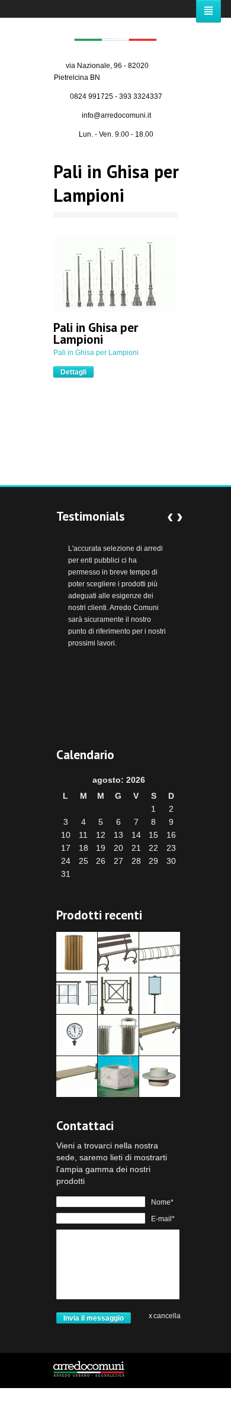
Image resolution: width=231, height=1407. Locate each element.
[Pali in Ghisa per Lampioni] (115, 274)
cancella (167, 1316)
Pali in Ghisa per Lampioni (95, 334)
